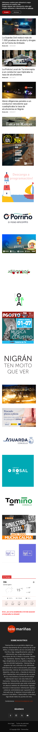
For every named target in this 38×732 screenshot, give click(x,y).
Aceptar (6, 12)
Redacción (5, 46)
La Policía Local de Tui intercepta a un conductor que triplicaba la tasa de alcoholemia (18, 72)
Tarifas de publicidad (22, 723)
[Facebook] (10, 715)
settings (30, 8)
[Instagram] (16, 715)
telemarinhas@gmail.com (24, 701)
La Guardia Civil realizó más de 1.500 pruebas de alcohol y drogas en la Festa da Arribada (19, 40)
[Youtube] (27, 715)
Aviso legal (11, 723)
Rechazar (16, 12)
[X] (22, 715)
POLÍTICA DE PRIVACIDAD (19, 726)
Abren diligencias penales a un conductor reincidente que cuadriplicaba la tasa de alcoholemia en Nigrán (16, 105)
